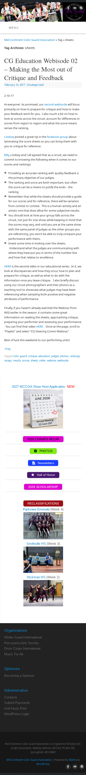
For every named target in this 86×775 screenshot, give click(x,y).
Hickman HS (36, 577)
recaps (8, 360)
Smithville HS (36, 543)
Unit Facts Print (15, 708)
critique (32, 356)
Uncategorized (35, 84)
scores (25, 360)
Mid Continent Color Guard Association (29, 40)
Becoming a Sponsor (19, 675)
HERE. (40, 326)
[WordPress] (80, 8)
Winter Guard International (23, 637)
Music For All (13, 654)
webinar (51, 360)
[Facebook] (68, 8)
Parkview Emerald (36, 509)
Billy (6, 155)
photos (64, 356)
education (44, 356)
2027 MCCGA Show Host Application (39, 386)
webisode (62, 360)
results (17, 360)
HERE (7, 266)
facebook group (58, 137)
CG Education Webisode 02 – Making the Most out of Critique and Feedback (41, 69)
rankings (75, 356)
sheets (34, 360)
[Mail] (74, 8)
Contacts (10, 697)
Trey (8, 349)
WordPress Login (16, 714)
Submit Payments (17, 703)
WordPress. (43, 764)
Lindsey (9, 137)
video (42, 360)
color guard (20, 356)
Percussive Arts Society (21, 643)
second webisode (55, 104)
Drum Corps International (22, 648)
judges (55, 356)
